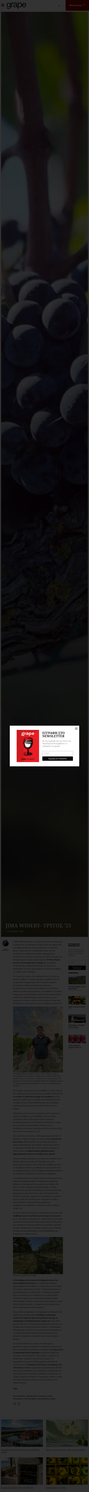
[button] (76, 728)
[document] (44, 746)
